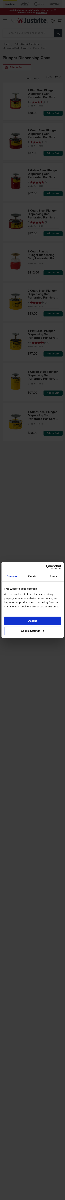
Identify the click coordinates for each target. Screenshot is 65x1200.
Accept (32, 620)
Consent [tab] (12, 576)
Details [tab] (32, 576)
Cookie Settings (30, 630)
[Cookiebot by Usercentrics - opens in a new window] (46, 567)
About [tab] (53, 576)
